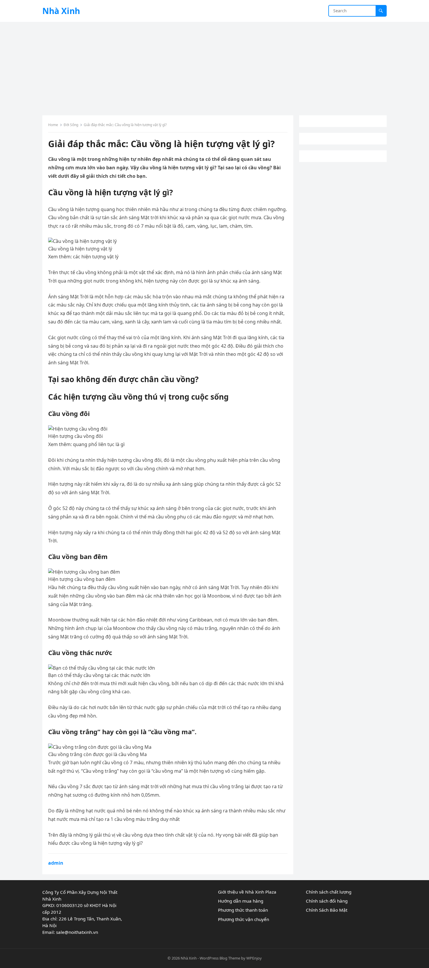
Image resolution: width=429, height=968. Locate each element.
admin (55, 863)
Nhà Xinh (61, 10)
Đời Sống (71, 124)
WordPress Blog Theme (220, 958)
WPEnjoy (254, 958)
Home (53, 124)
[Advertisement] (214, 66)
